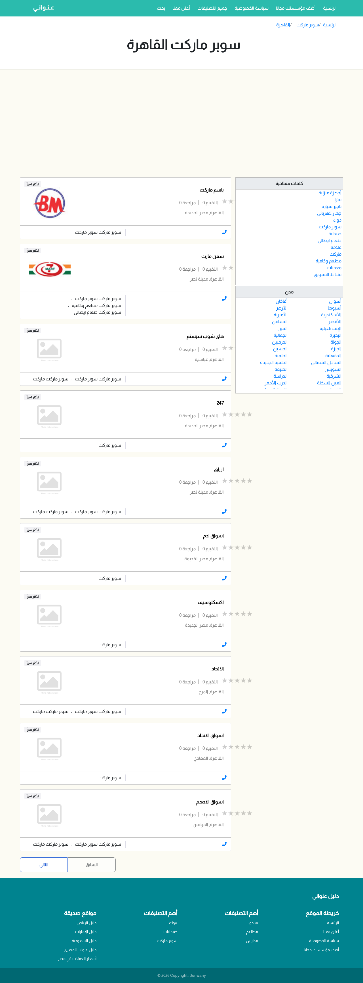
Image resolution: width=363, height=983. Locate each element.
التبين (282, 328)
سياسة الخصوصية (252, 8)
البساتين (280, 321)
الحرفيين (280, 342)
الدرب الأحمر (276, 382)
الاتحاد (218, 669)
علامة (336, 247)
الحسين (280, 348)
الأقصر (334, 321)
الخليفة (281, 369)
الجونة (335, 342)
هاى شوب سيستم (205, 336)
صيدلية (334, 233)
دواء (337, 220)
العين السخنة (329, 382)
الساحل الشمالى (326, 362)
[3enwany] (41, 8)
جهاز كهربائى (329, 213)
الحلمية (281, 355)
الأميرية (281, 314)
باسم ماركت (212, 190)
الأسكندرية (331, 314)
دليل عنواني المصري (80, 950)
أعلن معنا (181, 8)
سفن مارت (212, 256)
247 (220, 403)
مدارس (252, 940)
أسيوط (334, 308)
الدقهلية (333, 355)
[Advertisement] (181, 123)
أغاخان (282, 301)
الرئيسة (333, 923)
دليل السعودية (84, 940)
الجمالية (281, 335)
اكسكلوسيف (211, 602)
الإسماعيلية (330, 328)
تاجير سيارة (331, 206)
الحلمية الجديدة (274, 362)
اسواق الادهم (210, 802)
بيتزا (338, 199)
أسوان (335, 301)
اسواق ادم (213, 535)
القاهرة (283, 24)
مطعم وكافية (328, 260)
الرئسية (329, 7)
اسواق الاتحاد (210, 735)
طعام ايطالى (329, 240)
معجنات (334, 267)
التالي (43, 864)
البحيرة (335, 335)
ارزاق (219, 469)
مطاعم (252, 931)
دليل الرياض (86, 923)
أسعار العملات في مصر (77, 958)
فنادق (253, 923)
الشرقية (333, 376)
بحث (161, 8)
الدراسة (280, 376)
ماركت (335, 254)
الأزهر (282, 308)
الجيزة (336, 348)
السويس (332, 369)
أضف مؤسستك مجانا (296, 8)
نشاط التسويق (327, 274)
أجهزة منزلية (329, 192)
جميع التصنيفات (212, 8)
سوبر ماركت (307, 24)
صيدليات (170, 931)
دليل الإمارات (85, 931)
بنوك (173, 923)
